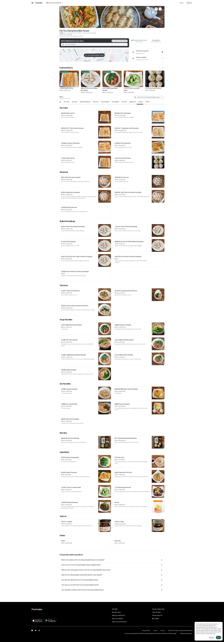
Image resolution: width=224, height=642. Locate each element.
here (214, 633)
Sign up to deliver (117, 618)
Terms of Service (168, 633)
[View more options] (160, 9)
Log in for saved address (120, 41)
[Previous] (159, 67)
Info (95, 33)
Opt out (211, 637)
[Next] (162, 67)
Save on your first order (119, 622)
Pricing (162, 630)
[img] (94, 55)
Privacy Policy (146, 630)
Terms (155, 630)
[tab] (66, 102)
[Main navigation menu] (32, 3)
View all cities (156, 612)
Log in (181, 3)
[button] (112, 559)
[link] (156, 9)
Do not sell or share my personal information (180, 630)
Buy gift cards (116, 612)
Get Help (114, 609)
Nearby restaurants (158, 609)
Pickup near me (157, 615)
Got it (218, 637)
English (156, 618)
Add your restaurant (118, 615)
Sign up (189, 3)
